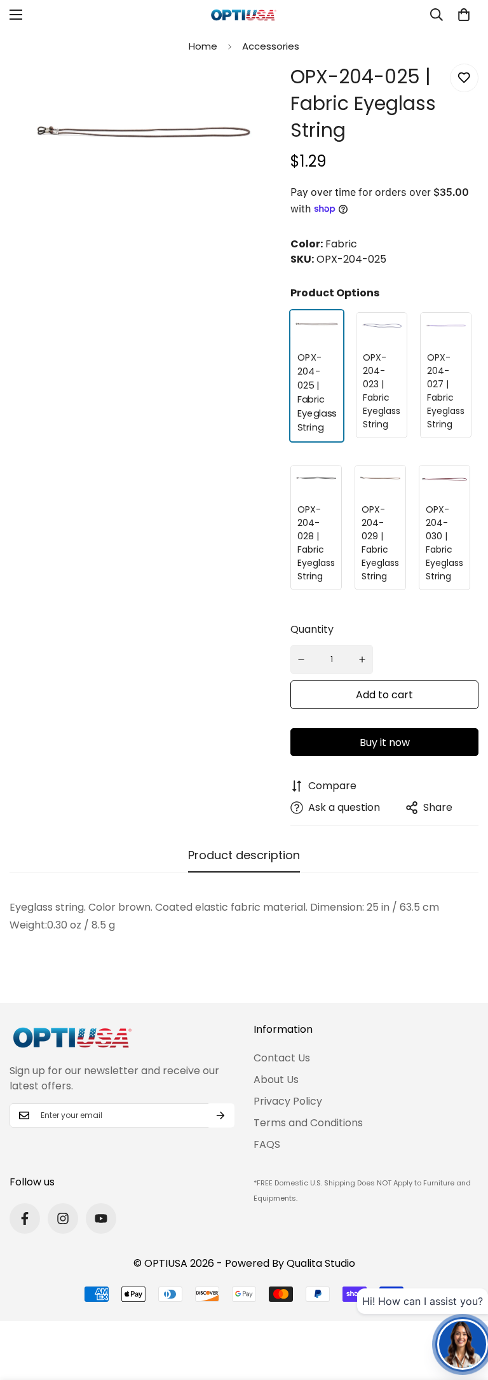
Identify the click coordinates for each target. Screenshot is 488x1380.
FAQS (267, 1144)
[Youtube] (101, 1218)
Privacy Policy (288, 1101)
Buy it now (385, 742)
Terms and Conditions (308, 1122)
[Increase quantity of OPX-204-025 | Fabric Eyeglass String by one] (363, 659)
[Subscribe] (220, 1115)
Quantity (312, 629)
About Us (276, 1079)
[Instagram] (63, 1218)
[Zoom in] (257, 90)
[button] (463, 14)
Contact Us (282, 1058)
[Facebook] (25, 1218)
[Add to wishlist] (464, 78)
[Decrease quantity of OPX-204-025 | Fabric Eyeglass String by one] (301, 659)
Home (203, 46)
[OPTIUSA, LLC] (244, 15)
